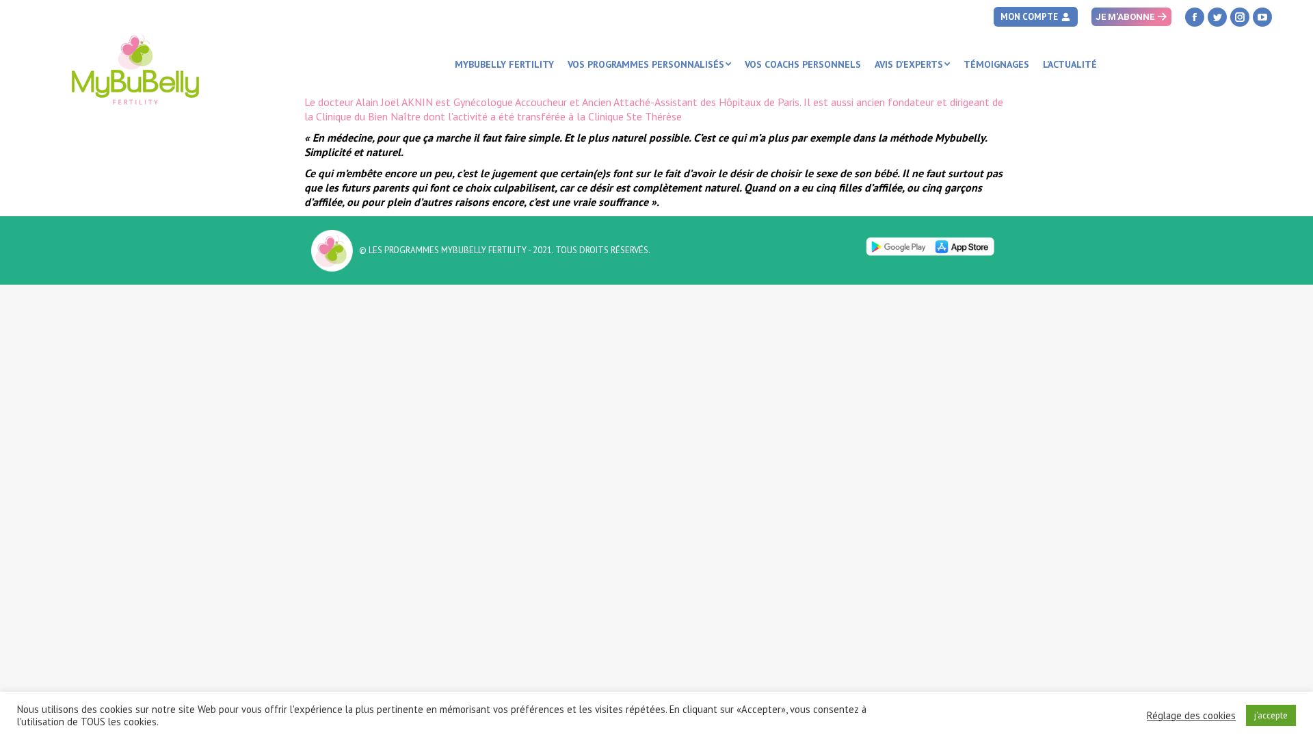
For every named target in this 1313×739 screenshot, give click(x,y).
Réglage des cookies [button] (1191, 716)
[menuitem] (504, 64)
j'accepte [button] (1271, 715)
